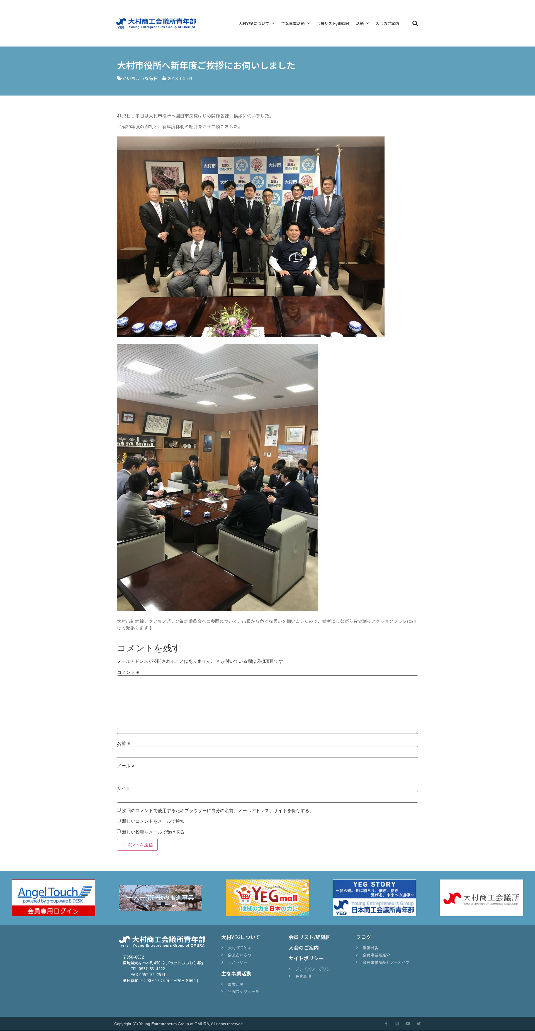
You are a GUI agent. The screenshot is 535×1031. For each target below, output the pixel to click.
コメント (128, 672)
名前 (123, 743)
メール (126, 765)
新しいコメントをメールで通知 (153, 821)
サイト (123, 788)
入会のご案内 (387, 23)
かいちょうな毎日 (140, 78)
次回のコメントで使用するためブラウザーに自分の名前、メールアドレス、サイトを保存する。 (218, 810)
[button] (415, 23)
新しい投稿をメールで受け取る (153, 832)
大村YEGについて (254, 23)
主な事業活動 (293, 23)
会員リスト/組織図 (333, 23)
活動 (360, 23)
